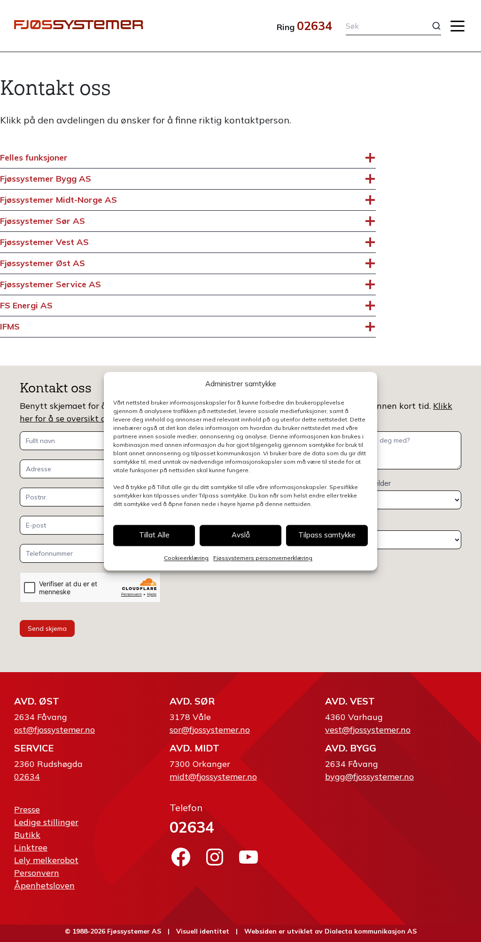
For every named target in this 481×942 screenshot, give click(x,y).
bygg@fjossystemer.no (369, 776)
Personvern (36, 872)
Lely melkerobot (46, 860)
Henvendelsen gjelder (355, 483)
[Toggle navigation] (457, 26)
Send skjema (47, 628)
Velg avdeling (341, 523)
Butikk (27, 834)
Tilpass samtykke (327, 535)
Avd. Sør (192, 701)
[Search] (430, 26)
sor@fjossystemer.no (210, 729)
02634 (314, 25)
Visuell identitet (202, 931)
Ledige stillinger (46, 822)
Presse (27, 809)
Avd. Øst (36, 701)
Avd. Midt (194, 748)
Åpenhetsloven (44, 885)
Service (34, 748)
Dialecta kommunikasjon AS (371, 931)
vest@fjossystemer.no (368, 729)
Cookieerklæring (186, 557)
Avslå (241, 535)
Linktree (30, 847)
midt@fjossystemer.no (213, 776)
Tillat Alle (154, 535)
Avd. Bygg (350, 748)
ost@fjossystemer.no (54, 729)
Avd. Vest (350, 701)
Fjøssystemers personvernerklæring (262, 557)
